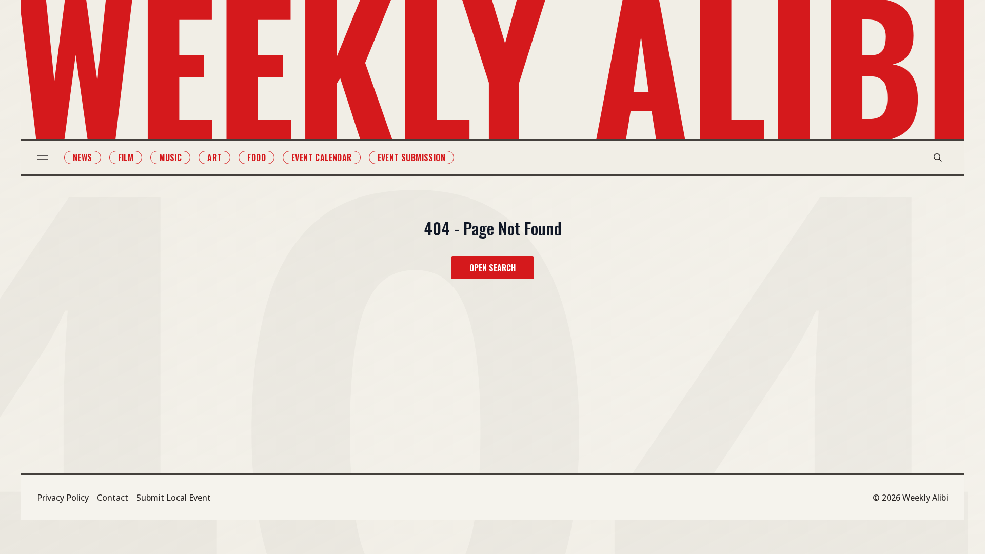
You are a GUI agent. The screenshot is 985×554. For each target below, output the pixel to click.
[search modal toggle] (938, 157)
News (82, 157)
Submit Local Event (173, 497)
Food (256, 157)
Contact (112, 497)
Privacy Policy (63, 497)
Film (126, 157)
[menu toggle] (42, 157)
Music (170, 157)
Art (214, 157)
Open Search (492, 268)
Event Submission (411, 157)
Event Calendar (321, 157)
